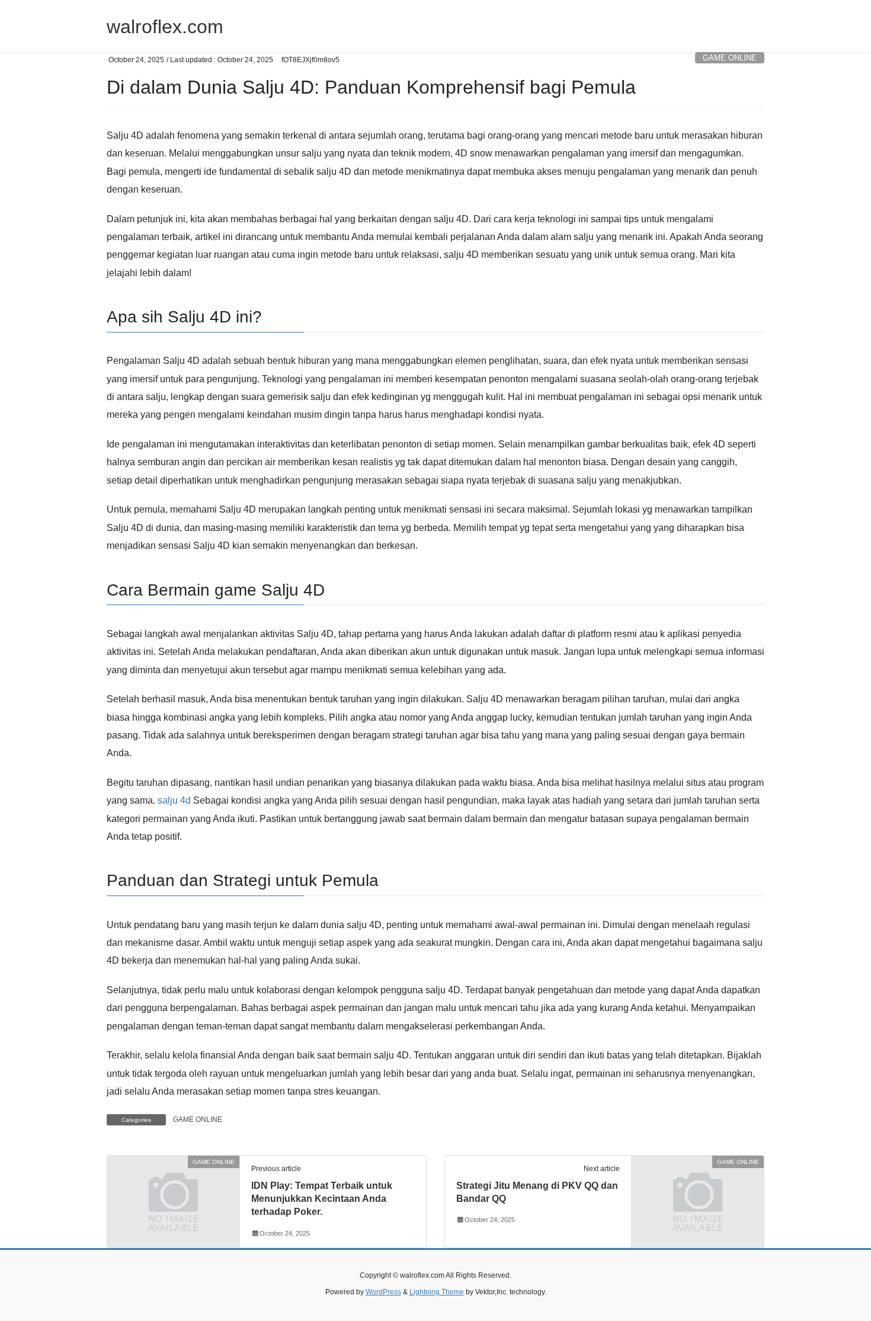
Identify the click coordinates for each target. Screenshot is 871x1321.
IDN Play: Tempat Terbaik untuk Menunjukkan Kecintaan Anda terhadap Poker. (321, 1199)
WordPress (383, 1292)
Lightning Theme (436, 1292)
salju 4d (174, 800)
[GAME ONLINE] (173, 1196)
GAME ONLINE (730, 57)
